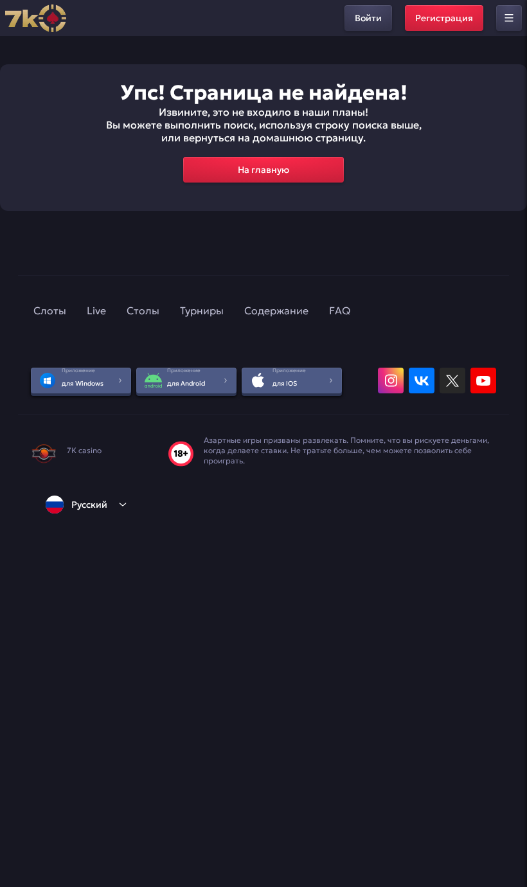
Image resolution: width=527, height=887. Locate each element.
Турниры (202, 310)
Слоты (49, 310)
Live (96, 310)
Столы (143, 310)
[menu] (509, 18)
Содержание (276, 310)
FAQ (339, 310)
